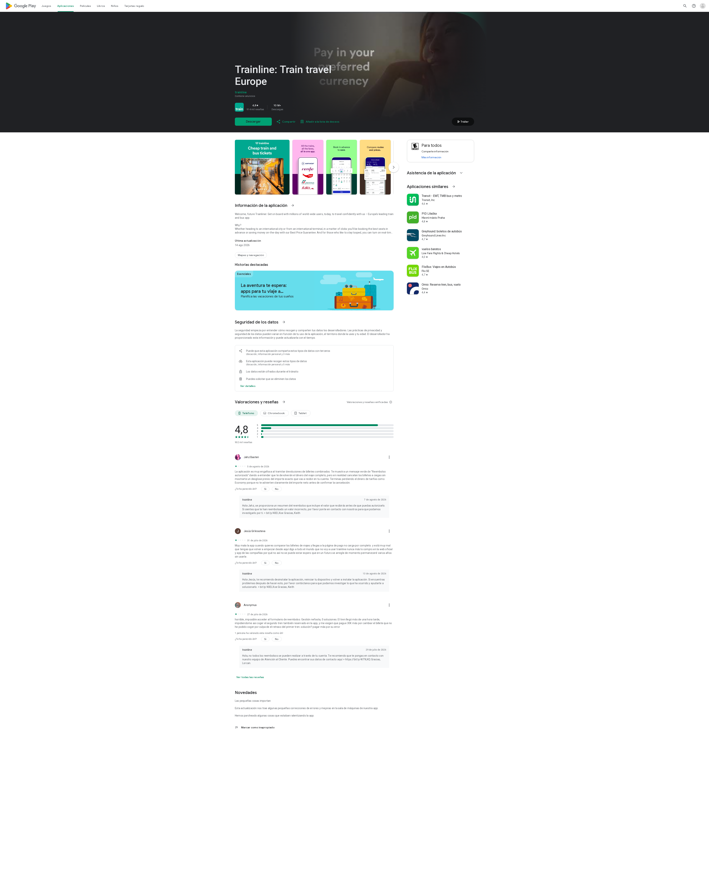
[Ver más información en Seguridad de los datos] (283, 322)
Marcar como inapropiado (255, 727)
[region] (286, 107)
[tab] (46, 6)
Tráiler (462, 121)
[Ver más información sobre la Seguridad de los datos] (248, 386)
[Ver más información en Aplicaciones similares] (453, 186)
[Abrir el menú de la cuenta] (702, 5)
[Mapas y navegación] (251, 255)
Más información (431, 157)
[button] (262, 167)
